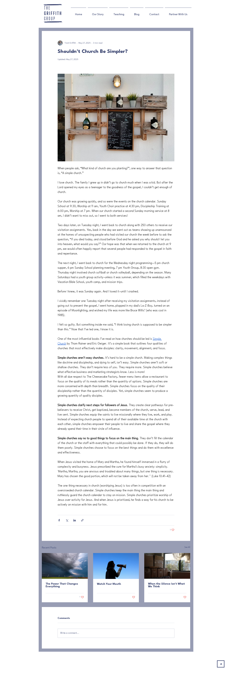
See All (187, 547)
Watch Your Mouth (109, 584)
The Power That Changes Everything (62, 585)
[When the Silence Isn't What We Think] (167, 566)
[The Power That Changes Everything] (65, 566)
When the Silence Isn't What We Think (166, 585)
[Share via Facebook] (59, 520)
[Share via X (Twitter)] (66, 520)
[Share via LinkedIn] (74, 520)
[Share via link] (82, 520)
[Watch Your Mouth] (116, 566)
